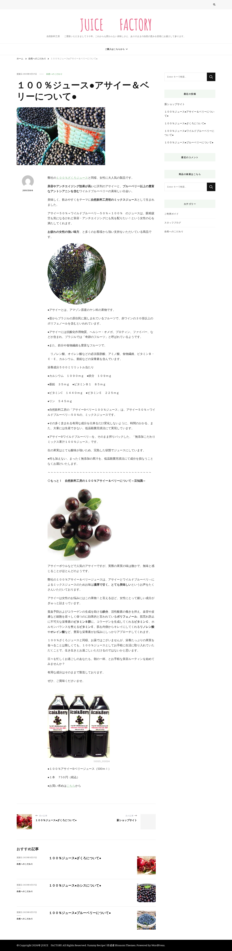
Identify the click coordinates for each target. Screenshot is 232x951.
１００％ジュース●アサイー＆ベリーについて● (189, 113)
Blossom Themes (125, 945)
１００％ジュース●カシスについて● (75, 885)
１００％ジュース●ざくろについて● (75, 858)
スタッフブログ (172, 222)
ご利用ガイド (171, 214)
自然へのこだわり (54, 74)
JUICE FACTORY (116, 24)
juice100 (28, 190)
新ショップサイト (174, 104)
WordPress (158, 945)
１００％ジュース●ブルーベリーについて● (80, 913)
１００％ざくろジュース (72, 178)
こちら (71, 786)
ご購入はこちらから (115, 49)
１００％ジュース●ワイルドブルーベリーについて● (189, 133)
